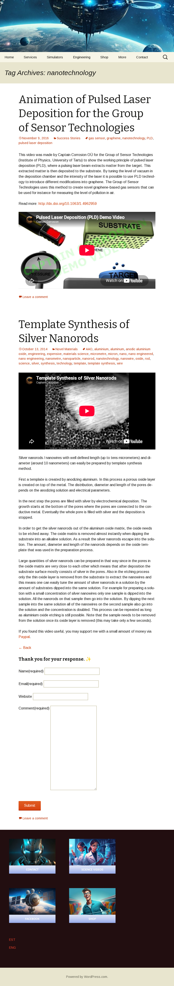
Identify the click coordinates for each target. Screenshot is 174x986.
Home (9, 57)
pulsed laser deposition (35, 143)
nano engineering (31, 358)
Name (31, 671)
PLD (150, 138)
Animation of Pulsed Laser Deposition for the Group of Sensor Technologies (85, 113)
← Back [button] (25, 648)
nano (123, 354)
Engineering (81, 57)
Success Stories (68, 138)
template (80, 363)
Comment (34, 708)
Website (25, 696)
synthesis (48, 363)
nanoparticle (71, 358)
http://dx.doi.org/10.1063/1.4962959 (68, 204)
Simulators (55, 57)
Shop (104, 57)
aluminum (117, 349)
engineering (36, 354)
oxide (139, 358)
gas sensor (97, 138)
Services (30, 57)
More (122, 57)
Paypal (24, 637)
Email (31, 684)
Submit (29, 805)
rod (147, 358)
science (24, 363)
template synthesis (101, 363)
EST (12, 939)
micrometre (98, 354)
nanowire (127, 358)
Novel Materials (67, 349)
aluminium (101, 349)
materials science (76, 354)
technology (64, 363)
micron (113, 354)
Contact (142, 57)
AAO (89, 349)
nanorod (88, 358)
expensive (54, 354)
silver (35, 363)
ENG (12, 947)
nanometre (53, 358)
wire (120, 363)
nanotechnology (133, 138)
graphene (114, 138)
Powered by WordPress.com (86, 977)
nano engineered (140, 354)
